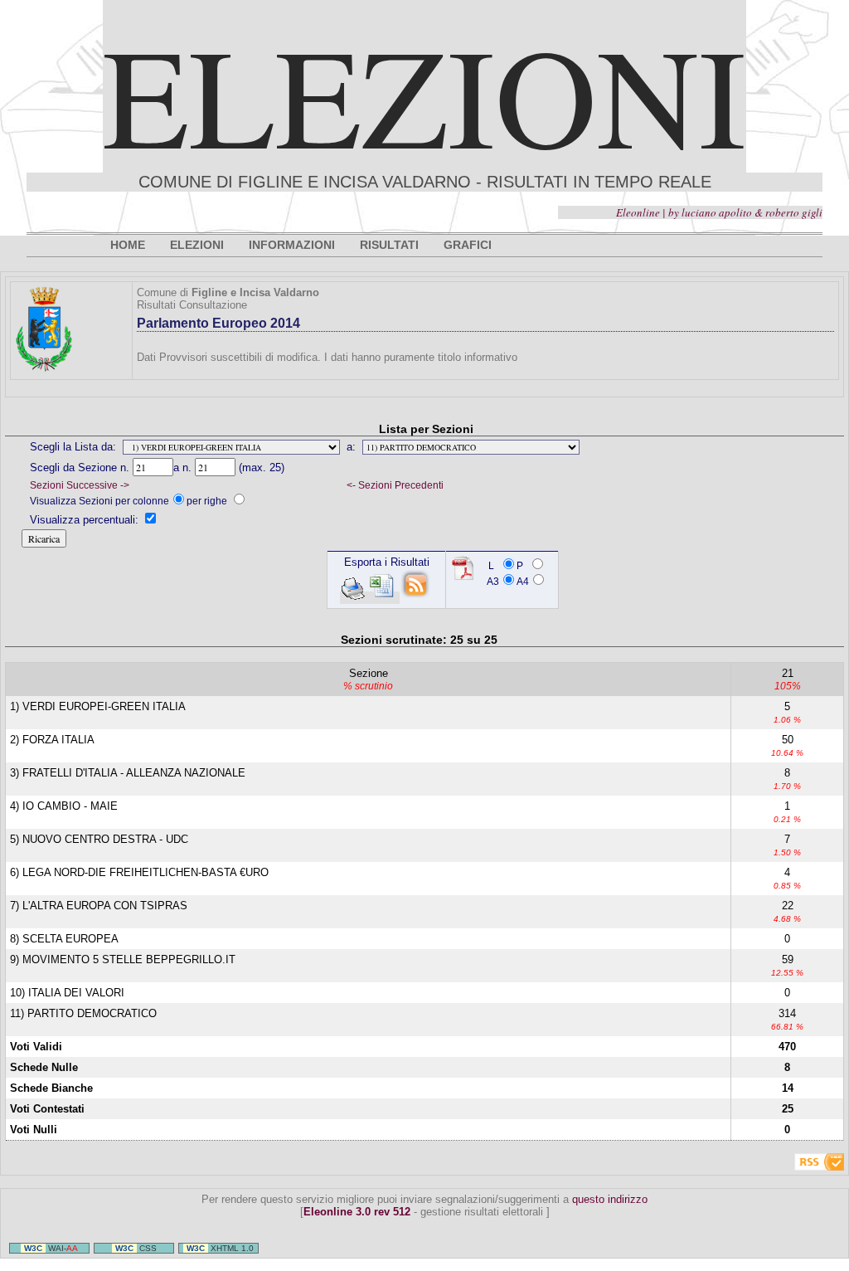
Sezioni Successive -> (79, 485)
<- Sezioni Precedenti (395, 485)
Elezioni (424, 94)
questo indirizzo (610, 1199)
